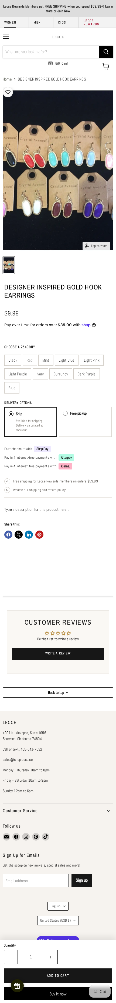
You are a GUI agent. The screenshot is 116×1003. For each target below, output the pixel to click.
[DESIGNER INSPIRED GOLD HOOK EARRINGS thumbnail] (9, 265)
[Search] (106, 52)
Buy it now (58, 994)
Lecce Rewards (91, 22)
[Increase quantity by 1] (51, 957)
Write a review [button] (58, 653)
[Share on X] (19, 535)
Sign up (82, 880)
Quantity (10, 945)
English (55, 906)
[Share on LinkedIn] (29, 535)
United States (55, 920)
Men (37, 22)
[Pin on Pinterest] (39, 535)
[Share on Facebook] (8, 535)
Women (10, 22)
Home (7, 79)
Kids (62, 22)
